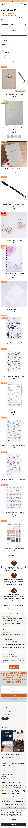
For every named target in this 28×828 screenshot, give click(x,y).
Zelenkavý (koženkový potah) (15, 136)
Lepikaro (6, 57)
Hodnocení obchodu (14, 605)
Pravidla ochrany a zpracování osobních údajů (12, 763)
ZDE (20, 816)
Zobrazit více (14, 667)
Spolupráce (4, 770)
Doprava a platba (5, 765)
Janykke (6, 55)
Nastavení (13, 819)
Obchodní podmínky (6, 761)
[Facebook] (3, 718)
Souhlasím (13, 824)
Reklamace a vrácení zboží (8, 768)
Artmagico (7, 47)
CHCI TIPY (14, 695)
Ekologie (3, 772)
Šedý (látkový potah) (8, 136)
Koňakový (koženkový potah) (12, 136)
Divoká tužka (7, 52)
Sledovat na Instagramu (14, 754)
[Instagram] (7, 718)
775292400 (8, 714)
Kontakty (3, 777)
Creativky (6, 50)
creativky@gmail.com (10, 711)
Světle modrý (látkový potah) (19, 136)
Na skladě (7, 40)
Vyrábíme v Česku (5, 779)
